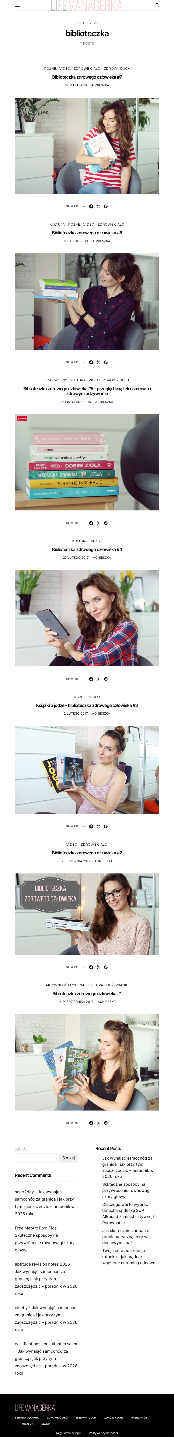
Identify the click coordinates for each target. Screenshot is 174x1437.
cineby (21, 1307)
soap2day (24, 1191)
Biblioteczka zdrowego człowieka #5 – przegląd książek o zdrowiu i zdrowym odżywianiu (87, 391)
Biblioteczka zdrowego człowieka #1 (87, 993)
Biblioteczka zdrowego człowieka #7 (87, 77)
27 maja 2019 (76, 85)
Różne (50, 69)
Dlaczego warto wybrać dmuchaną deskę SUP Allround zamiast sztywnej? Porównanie (128, 1213)
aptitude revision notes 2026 (42, 1264)
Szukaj (21, 1149)
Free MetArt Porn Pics (36, 1228)
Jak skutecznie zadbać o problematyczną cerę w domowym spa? (125, 1236)
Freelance (139, 1417)
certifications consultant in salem (47, 1343)
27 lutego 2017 (76, 557)
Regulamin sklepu (68, 1433)
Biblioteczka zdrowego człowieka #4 (87, 549)
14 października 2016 (76, 1001)
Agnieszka (100, 85)
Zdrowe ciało (87, 69)
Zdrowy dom (113, 1417)
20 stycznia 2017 (76, 861)
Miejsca (28, 1423)
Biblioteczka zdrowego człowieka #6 (87, 232)
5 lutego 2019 (76, 241)
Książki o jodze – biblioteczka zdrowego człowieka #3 (87, 705)
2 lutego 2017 (76, 713)
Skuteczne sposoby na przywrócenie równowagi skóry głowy (45, 1242)
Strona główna (27, 1417)
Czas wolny (56, 380)
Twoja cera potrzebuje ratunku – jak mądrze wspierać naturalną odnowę (128, 1256)
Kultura (57, 224)
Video (64, 69)
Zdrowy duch (117, 69)
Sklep (45, 1423)
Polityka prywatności (103, 1433)
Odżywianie (117, 985)
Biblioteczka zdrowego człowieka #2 (87, 852)
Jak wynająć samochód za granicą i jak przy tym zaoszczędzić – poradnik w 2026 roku (128, 1167)
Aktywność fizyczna (65, 985)
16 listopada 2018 (76, 402)
